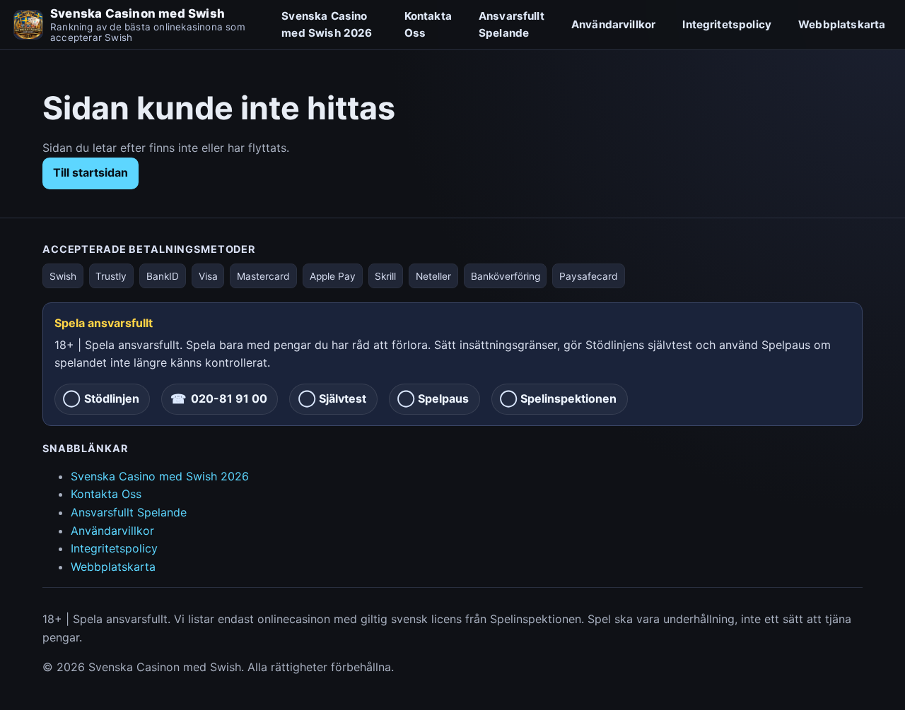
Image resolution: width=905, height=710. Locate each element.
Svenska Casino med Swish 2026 (326, 24)
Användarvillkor (613, 24)
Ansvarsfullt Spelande (511, 24)
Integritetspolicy (726, 24)
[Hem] (28, 25)
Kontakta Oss (428, 24)
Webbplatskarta (841, 24)
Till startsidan (90, 172)
